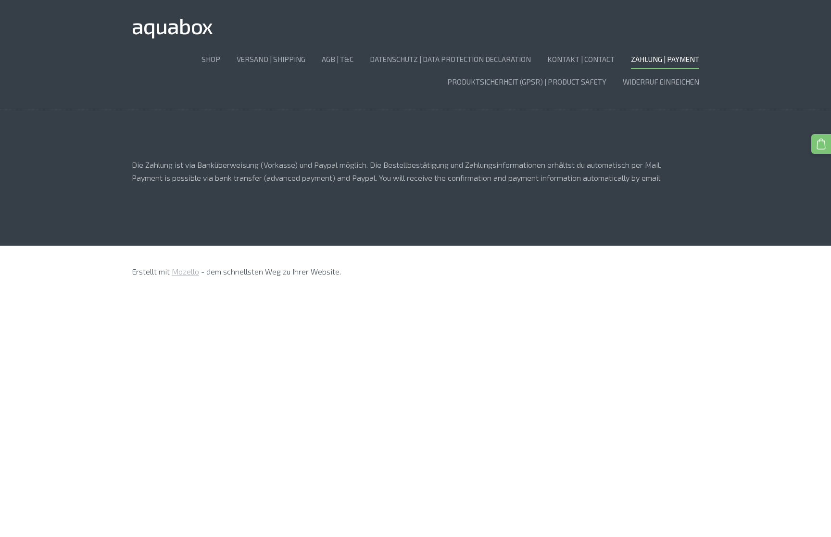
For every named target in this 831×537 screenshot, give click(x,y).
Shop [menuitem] (210, 59)
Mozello (185, 271)
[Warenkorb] (821, 144)
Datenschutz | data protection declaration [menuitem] (450, 59)
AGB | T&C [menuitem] (337, 59)
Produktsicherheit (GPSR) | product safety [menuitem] (526, 81)
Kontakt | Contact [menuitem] (581, 59)
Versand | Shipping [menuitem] (271, 59)
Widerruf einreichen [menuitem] (661, 81)
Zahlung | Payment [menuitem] (665, 59)
